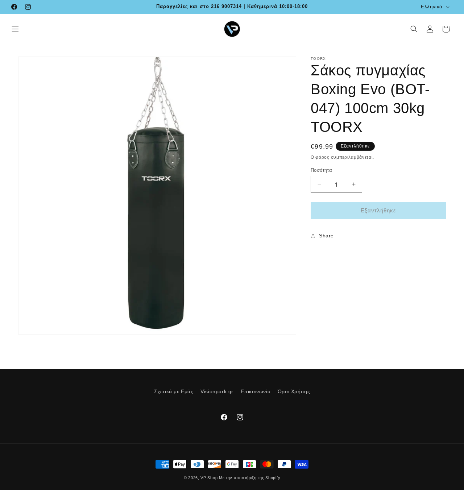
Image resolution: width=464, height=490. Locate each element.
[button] (15, 29)
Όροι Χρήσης (294, 391)
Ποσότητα (321, 170)
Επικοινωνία (256, 391)
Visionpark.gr (216, 391)
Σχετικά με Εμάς (174, 391)
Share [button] (326, 235)
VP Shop (209, 478)
